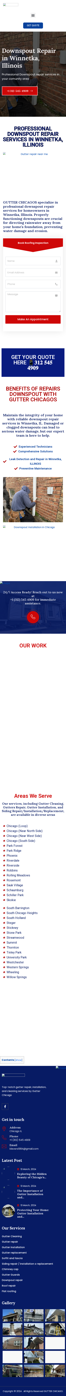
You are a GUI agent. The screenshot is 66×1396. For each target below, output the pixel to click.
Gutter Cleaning (12, 1236)
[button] (33, 15)
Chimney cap (10, 1269)
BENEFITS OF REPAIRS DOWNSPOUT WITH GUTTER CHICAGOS (33, 394)
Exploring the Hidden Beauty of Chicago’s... (32, 1175)
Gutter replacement (14, 1252)
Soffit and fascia (12, 1258)
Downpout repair (12, 1280)
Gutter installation (13, 1247)
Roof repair (9, 1285)
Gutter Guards (11, 1275)
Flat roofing (9, 1291)
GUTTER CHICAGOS (20, 202)
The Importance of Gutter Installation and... (30, 1194)
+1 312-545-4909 (18, 91)
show (18, 1060)
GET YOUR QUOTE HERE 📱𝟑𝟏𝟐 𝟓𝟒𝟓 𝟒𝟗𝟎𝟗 (33, 362)
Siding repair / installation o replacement (27, 1264)
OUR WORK (33, 645)
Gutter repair (10, 1242)
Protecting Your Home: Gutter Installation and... (33, 1213)
